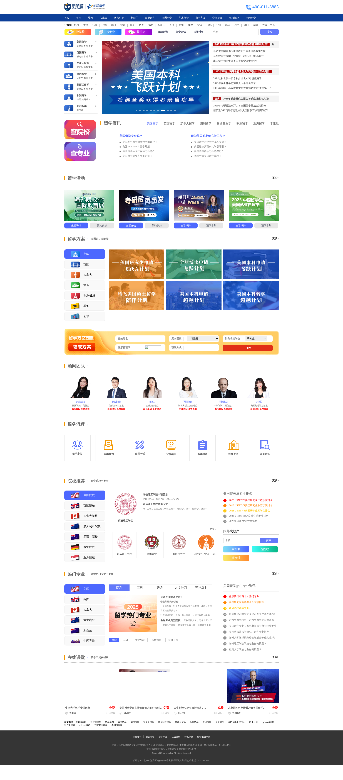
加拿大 (103, 17)
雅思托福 (234, 17)
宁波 (199, 25)
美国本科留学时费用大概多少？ (140, 142)
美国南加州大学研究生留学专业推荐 (249, 631)
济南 (95, 25)
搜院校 (80, 31)
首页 (66, 17)
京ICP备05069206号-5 (156, 749)
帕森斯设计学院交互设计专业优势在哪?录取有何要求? (259, 614)
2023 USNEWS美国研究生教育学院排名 (251, 505)
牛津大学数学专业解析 (77, 707)
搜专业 (110, 31)
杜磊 (223, 401)
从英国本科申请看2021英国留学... (246, 707)
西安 (141, 25)
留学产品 (163, 736)
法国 (83, 99)
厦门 (246, 25)
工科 (140, 587)
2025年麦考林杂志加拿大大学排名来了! (235, 83)
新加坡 (80, 110)
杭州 (76, 25)
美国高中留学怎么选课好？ (209, 151)
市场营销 (156, 640)
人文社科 (181, 587)
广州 (218, 25)
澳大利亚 (119, 17)
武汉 (113, 25)
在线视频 (176, 736)
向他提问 (76, 409)
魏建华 (80, 401)
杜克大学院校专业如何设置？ (245, 649)
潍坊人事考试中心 (236, 722)
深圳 (255, 25)
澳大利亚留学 (164, 722)
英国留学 (82, 52)
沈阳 (227, 25)
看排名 (236, 549)
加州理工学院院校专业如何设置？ (248, 643)
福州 (150, 25)
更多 (272, 25)
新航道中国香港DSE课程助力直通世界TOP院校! (239, 51)
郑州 (181, 25)
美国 (78, 17)
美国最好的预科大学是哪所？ (210, 146)
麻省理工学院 (125, 520)
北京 (122, 25)
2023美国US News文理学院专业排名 (249, 516)
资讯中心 (188, 736)
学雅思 (274, 123)
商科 (119, 587)
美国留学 (82, 41)
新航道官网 (81, 722)
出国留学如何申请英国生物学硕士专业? (235, 61)
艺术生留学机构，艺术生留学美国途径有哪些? (254, 620)
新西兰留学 (83, 84)
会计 (125, 640)
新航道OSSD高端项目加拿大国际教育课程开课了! (240, 110)
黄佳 (116, 401)
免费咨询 (85, 409)
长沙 (171, 25)
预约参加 (102, 225)
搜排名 (141, 31)
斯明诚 (187, 401)
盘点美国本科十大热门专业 (244, 596)
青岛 (85, 25)
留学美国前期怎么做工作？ (208, 135)
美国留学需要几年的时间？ (138, 156)
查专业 (236, 557)
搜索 (269, 31)
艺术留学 (184, 17)
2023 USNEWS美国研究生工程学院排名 (251, 500)
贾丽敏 (152, 401)
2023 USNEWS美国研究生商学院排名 (249, 510)
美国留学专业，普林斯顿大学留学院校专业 (253, 626)
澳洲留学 (82, 74)
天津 (264, 25)
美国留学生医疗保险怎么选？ (139, 151)
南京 (132, 25)
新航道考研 (95, 722)
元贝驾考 (219, 722)
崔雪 (259, 401)
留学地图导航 (203, 736)
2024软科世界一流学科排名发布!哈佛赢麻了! (238, 78)
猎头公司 (253, 722)
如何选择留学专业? (239, 608)
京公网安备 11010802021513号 (182, 749)
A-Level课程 (84, 725)
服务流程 (150, 736)
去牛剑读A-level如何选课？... (190, 707)
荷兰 (88, 99)
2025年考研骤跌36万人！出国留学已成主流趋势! (240, 105)
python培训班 (268, 722)
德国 (79, 99)
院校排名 (199, 31)
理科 (160, 587)
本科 (86, 46)
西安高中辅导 (101, 725)
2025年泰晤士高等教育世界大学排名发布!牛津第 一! (242, 88)
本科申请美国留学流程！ (208, 156)
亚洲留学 (167, 17)
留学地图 (109, 722)
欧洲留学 (150, 17)
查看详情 (76, 225)
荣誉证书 (137, 736)
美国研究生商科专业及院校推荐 (246, 602)
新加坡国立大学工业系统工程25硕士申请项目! (238, 56)
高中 (90, 46)
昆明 (236, 25)
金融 (114, 640)
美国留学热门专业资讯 (239, 586)
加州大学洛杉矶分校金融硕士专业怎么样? (252, 637)
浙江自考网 (69, 725)
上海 (104, 25)
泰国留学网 (116, 725)
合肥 (209, 25)
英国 (90, 17)
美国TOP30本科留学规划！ (137, 146)
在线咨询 (163, 31)
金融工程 (173, 640)
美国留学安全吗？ (131, 135)
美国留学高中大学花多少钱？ (210, 142)
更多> (275, 177)
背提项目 (217, 17)
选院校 (264, 549)
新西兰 (134, 17)
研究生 (80, 46)
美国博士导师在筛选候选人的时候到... (141, 707)
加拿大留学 (83, 63)
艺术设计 (201, 587)
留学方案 (200, 17)
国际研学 (251, 17)
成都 (190, 25)
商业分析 (140, 640)
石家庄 (161, 25)
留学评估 (181, 31)
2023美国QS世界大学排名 (243, 521)
